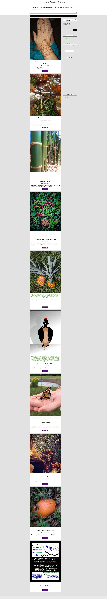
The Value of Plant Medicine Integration (45, 239)
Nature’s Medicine (45, 477)
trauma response (49, 179)
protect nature (53, 296)
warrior (56, 236)
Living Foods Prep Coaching (64, 7)
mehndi (42, 61)
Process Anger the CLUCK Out (45, 363)
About (72, 7)
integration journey (34, 233)
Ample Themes (60, 597)
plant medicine (49, 296)
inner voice (36, 418)
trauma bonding (44, 179)
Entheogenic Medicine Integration (36, 7)
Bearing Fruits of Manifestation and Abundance (45, 300)
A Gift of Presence (45, 63)
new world (40, 296)
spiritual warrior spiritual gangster (49, 236)
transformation (46, 419)
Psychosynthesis (56, 7)
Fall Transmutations (45, 120)
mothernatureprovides (34, 296)
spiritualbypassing (34, 360)
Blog (74, 7)
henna (40, 61)
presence (49, 61)
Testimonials (49, 9)
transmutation (50, 117)
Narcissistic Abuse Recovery (47, 7)
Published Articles (34, 9)
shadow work (55, 418)
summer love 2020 (53, 178)
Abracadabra (34, 356)
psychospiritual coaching (55, 358)
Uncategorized (66, 97)
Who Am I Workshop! (45, 586)
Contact (53, 9)
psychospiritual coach (47, 358)
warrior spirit (45, 361)
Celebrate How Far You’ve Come (45, 530)
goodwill (33, 418)
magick (49, 418)
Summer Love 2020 (45, 181)
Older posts (32, 594)
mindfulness (45, 61)
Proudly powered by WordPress (49, 597)
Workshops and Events (42, 9)
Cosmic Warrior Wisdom (54, 2)
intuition (40, 418)
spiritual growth (41, 236)
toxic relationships (41, 360)
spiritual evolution (35, 236)
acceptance (41, 117)
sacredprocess (53, 61)
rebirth (52, 418)
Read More (45, 71)
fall (43, 117)
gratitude (37, 61)
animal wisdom (41, 417)
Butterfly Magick (45, 422)
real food (57, 296)
